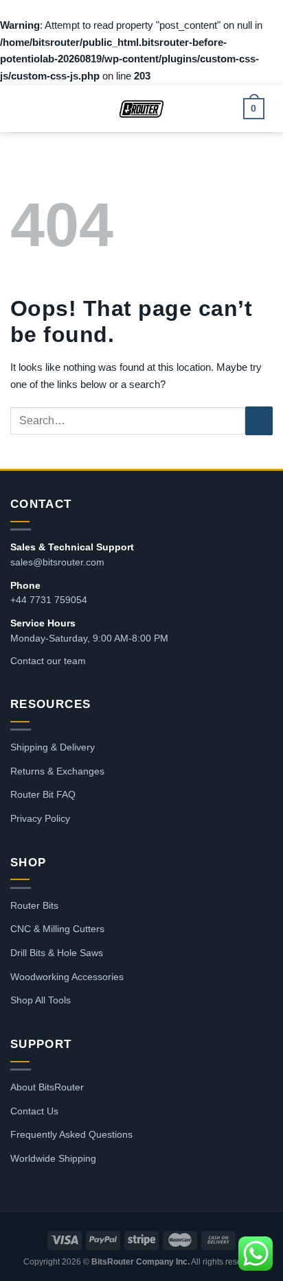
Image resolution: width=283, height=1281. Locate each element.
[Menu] (27, 108)
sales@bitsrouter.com (57, 562)
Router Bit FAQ (43, 794)
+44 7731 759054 (48, 599)
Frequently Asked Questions (71, 1134)
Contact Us (34, 1111)
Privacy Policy (40, 818)
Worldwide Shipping (53, 1158)
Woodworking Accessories (67, 976)
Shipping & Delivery (52, 747)
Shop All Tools (40, 1000)
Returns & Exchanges (57, 771)
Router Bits (34, 905)
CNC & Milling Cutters (57, 928)
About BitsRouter (47, 1087)
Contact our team (48, 660)
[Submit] (259, 420)
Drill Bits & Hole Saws (56, 952)
